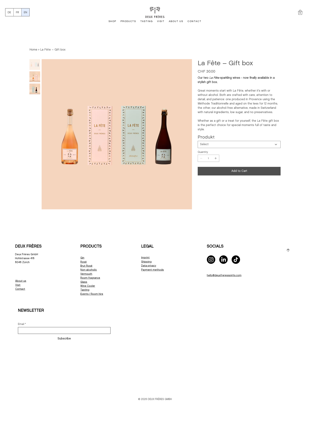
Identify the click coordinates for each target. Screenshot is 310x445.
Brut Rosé (86, 266)
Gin (82, 258)
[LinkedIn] (223, 259)
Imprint (145, 257)
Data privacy (148, 266)
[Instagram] (211, 259)
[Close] (288, 250)
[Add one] (215, 158)
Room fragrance (90, 278)
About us (20, 281)
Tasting (84, 290)
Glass (83, 282)
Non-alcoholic (88, 270)
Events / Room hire (91, 294)
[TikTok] (236, 259)
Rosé (83, 262)
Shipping (146, 262)
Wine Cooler (87, 286)
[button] (300, 12)
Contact (20, 289)
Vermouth (86, 274)
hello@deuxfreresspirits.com (224, 275)
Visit (17, 285)
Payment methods (152, 270)
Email (22, 324)
